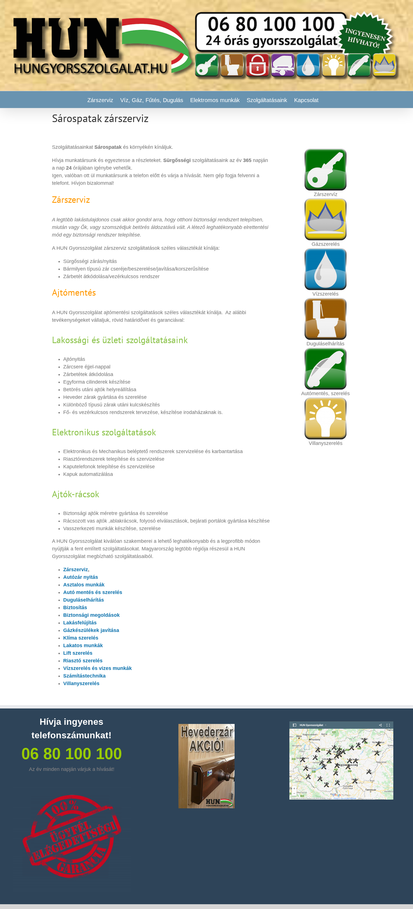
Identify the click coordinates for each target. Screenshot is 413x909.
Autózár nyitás (80, 577)
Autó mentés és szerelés (92, 592)
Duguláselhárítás (83, 600)
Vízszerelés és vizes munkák (97, 668)
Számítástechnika (84, 676)
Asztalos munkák (84, 585)
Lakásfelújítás (80, 623)
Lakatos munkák (83, 645)
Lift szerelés (77, 653)
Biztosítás (75, 607)
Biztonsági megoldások (91, 615)
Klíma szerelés (80, 638)
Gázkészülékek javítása (91, 630)
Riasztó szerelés (83, 660)
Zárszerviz (75, 569)
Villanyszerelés (81, 683)
